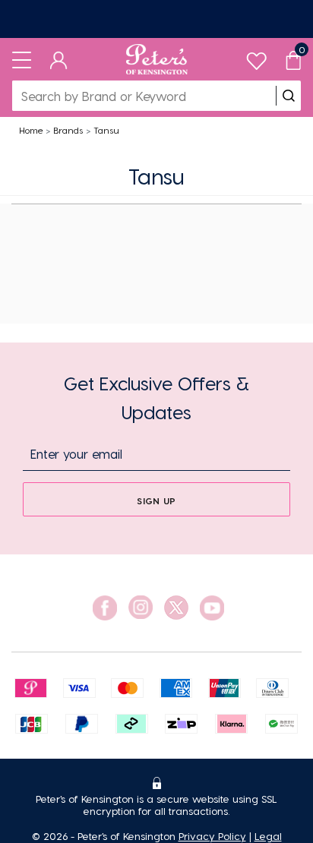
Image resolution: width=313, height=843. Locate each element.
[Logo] (157, 59)
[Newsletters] (156, 19)
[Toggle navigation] (21, 59)
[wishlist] (256, 57)
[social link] (105, 607)
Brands (68, 130)
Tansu (106, 130)
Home (31, 130)
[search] (289, 96)
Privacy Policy (212, 835)
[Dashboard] (59, 59)
